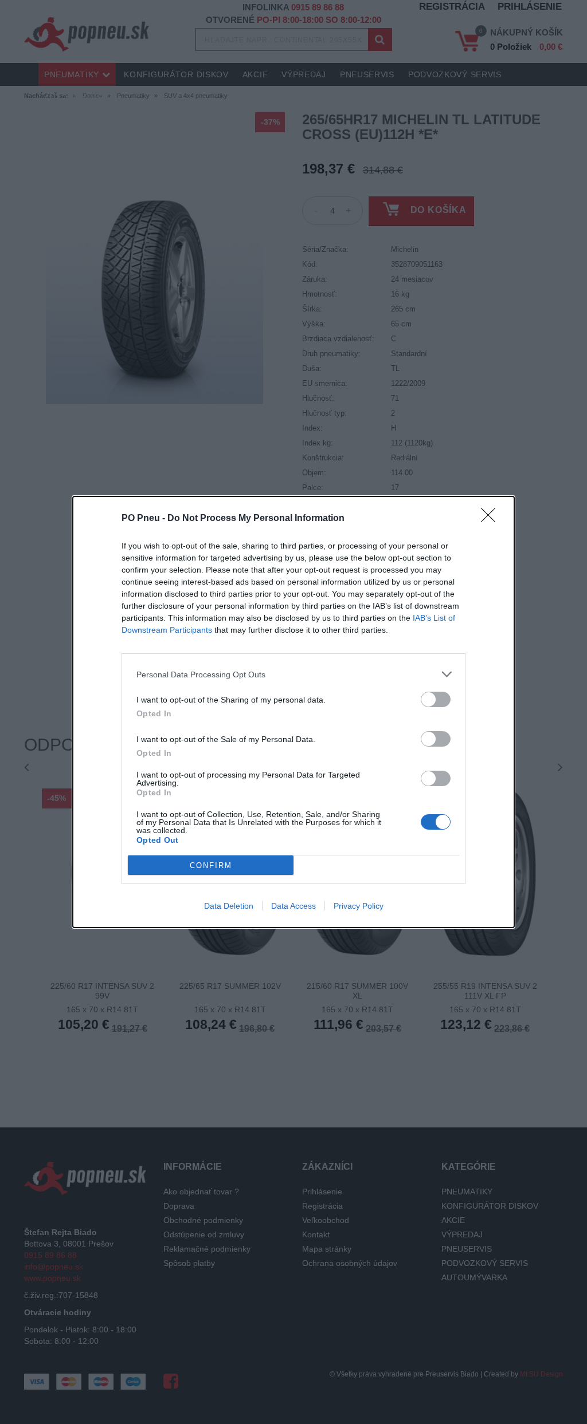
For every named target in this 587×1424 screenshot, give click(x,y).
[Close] (492, 519)
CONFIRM (211, 865)
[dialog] (293, 712)
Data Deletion (228, 905)
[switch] (436, 699)
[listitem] (293, 674)
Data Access (293, 905)
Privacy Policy (358, 905)
